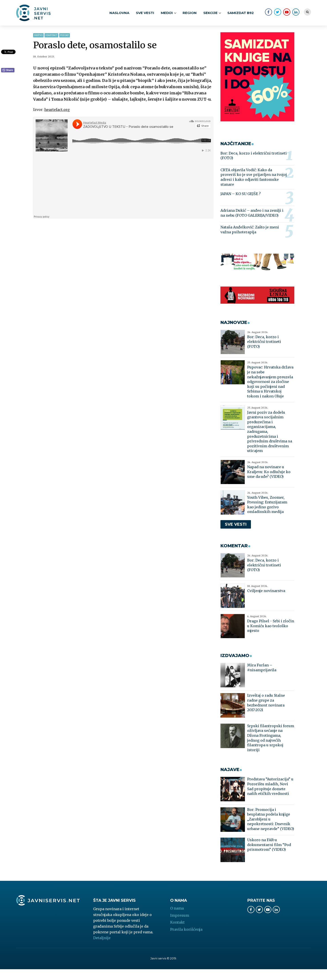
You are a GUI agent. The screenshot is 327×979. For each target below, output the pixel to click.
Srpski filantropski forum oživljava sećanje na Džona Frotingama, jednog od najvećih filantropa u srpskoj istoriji (270, 738)
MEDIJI (167, 13)
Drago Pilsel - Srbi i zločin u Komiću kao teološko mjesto (270, 626)
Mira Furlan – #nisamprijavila (261, 667)
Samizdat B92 (240, 13)
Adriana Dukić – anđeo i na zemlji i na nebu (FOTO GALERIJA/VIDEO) (251, 213)
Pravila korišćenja (186, 929)
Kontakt (177, 922)
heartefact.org (57, 109)
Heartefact (51, 35)
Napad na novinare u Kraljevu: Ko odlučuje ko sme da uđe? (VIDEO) (269, 472)
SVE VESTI (145, 13)
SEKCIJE (210, 13)
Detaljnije (102, 938)
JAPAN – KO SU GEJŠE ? (240, 193)
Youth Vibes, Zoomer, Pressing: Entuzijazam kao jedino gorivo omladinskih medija (267, 504)
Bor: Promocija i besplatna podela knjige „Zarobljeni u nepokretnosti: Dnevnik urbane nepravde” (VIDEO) (270, 819)
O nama (177, 908)
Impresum (179, 915)
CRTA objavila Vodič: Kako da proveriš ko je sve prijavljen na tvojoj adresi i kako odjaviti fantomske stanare (253, 177)
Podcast (64, 35)
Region (190, 13)
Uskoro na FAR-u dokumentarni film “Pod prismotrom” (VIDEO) (269, 845)
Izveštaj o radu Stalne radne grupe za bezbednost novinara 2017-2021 (266, 702)
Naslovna (119, 13)
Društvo (38, 35)
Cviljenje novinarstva (266, 590)
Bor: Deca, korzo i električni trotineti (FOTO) (253, 155)
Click (7, 70)
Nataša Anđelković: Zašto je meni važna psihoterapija (249, 229)
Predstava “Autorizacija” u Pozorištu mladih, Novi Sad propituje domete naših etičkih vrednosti (270, 786)
